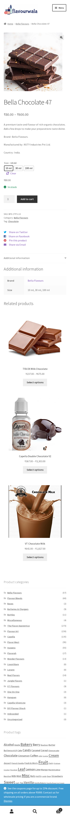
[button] (61, 37)
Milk (14, 776)
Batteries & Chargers (17, 609)
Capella (11, 636)
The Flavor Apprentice (18, 625)
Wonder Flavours (15, 658)
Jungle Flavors (14, 680)
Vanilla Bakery (40, 783)
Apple (17, 744)
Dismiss (8, 801)
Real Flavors (13, 675)
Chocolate (13, 221)
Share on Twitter (18, 232)
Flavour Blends (14, 598)
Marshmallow (54, 770)
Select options (35, 382)
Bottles (11, 614)
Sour (49, 776)
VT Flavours (13, 686)
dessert (7, 763)
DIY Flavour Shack (16, 708)
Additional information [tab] (17, 258)
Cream (54, 755)
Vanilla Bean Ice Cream (55, 783)
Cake (19, 750)
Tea (21, 783)
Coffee (34, 755)
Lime (38, 769)
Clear (13, 173)
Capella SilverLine (16, 702)
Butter (52, 744)
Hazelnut (13, 770)
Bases (10, 603)
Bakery (26, 744)
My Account (11, 811)
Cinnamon (24, 755)
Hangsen (11, 697)
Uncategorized (14, 719)
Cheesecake (53, 750)
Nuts (32, 776)
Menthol (7, 776)
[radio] (8, 168)
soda (44, 776)
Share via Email (17, 244)
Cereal (44, 750)
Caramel (35, 750)
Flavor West (13, 642)
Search (35, 811)
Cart (54, 808)
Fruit (43, 762)
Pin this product (18, 240)
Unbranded (13, 713)
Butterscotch (10, 750)
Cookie (45, 756)
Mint (18, 776)
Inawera (11, 647)
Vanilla (29, 782)
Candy (27, 750)
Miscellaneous (14, 620)
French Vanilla (18, 763)
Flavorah (11, 653)
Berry (36, 745)
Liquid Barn (13, 664)
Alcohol (9, 745)
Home (10, 23)
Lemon (30, 769)
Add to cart (27, 199)
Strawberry (57, 776)
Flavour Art (13, 631)
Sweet (9, 782)
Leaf (21, 769)
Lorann (10, 669)
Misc (26, 775)
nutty (39, 776)
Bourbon (44, 745)
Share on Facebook (19, 236)
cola (40, 756)
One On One (13, 691)
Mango (44, 769)
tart (17, 783)
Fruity (51, 763)
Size (6, 163)
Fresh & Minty (31, 763)
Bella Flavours (22, 23)
